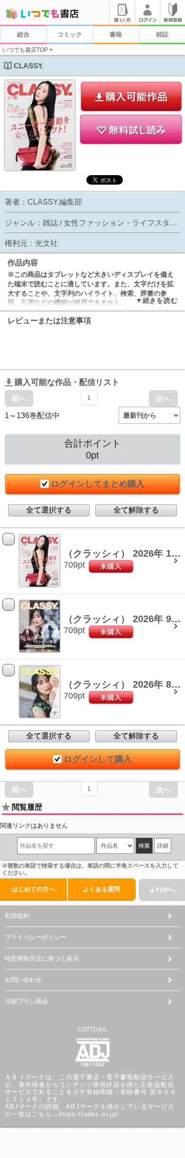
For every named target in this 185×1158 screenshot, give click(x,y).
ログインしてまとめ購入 (98, 484)
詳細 (162, 845)
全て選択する (49, 510)
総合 (23, 34)
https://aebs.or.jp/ (89, 1114)
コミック (69, 34)
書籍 (116, 34)
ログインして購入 (98, 759)
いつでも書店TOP (25, 50)
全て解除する (136, 510)
